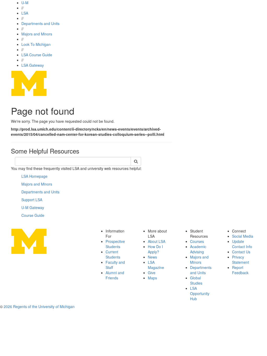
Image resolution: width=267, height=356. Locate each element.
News (152, 257)
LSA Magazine (156, 265)
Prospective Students (115, 244)
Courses (197, 241)
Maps (152, 277)
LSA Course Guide (36, 54)
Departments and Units (40, 23)
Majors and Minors (36, 33)
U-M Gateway (32, 207)
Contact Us (241, 251)
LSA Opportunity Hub (199, 293)
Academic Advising (198, 249)
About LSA (156, 241)
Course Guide (32, 215)
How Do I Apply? (155, 249)
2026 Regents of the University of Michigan (39, 306)
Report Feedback (240, 270)
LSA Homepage (34, 176)
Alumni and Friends (115, 275)
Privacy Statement (240, 259)
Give (151, 272)
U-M (24, 2)
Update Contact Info (242, 244)
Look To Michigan (36, 44)
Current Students (113, 254)
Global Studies (196, 280)
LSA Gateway (32, 65)
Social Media (242, 236)
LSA (24, 13)
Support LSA (31, 199)
